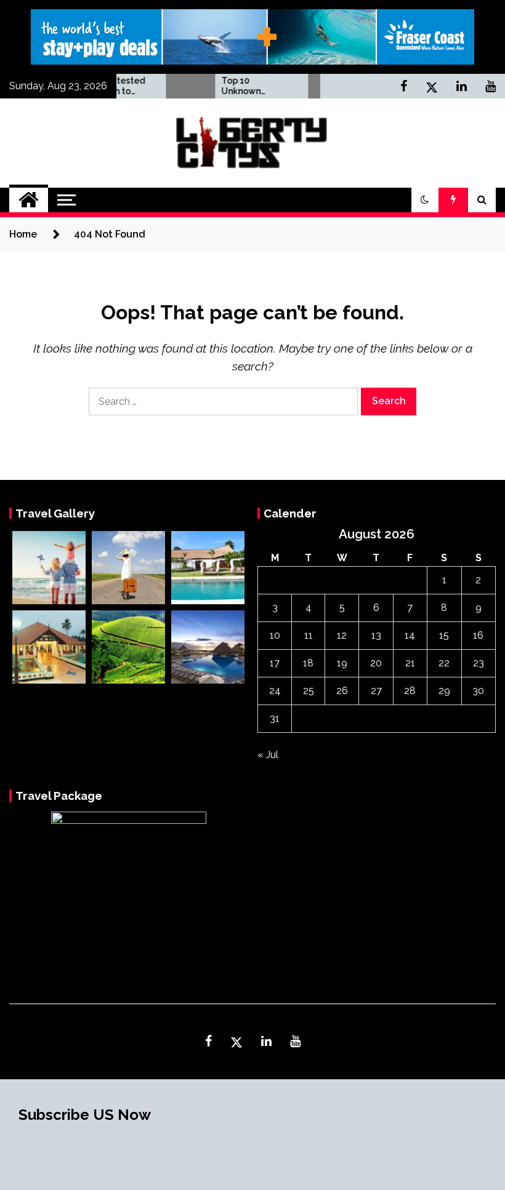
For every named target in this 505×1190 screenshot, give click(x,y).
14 (410, 635)
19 (342, 663)
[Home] (28, 200)
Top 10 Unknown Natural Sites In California (239, 86)
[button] (424, 200)
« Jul (267, 755)
